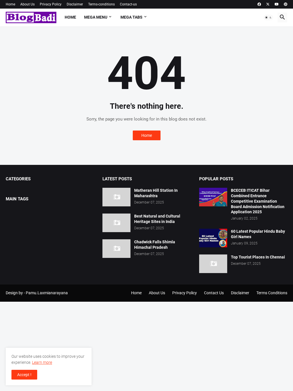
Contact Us (214, 293)
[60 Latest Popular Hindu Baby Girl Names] (213, 238)
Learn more (42, 362)
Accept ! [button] (24, 374)
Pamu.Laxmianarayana (47, 293)
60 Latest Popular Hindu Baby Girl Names (258, 234)
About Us (27, 4)
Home (10, 4)
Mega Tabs (131, 17)
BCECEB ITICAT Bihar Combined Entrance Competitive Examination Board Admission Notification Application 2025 (257, 201)
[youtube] (277, 4)
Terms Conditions (271, 293)
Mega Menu (95, 17)
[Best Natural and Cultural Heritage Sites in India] (116, 223)
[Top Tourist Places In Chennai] (213, 263)
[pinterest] (285, 4)
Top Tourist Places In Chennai (258, 257)
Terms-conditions (101, 4)
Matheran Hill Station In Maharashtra (156, 193)
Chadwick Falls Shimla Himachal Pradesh (154, 245)
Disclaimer (75, 4)
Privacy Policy (51, 4)
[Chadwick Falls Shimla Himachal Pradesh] (116, 248)
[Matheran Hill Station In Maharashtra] (116, 197)
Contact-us (128, 4)
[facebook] (259, 4)
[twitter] (268, 4)
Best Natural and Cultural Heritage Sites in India (157, 219)
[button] (268, 17)
